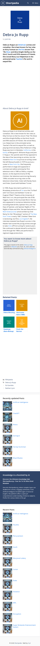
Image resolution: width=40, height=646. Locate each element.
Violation (16, 592)
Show (8, 52)
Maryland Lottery (19, 558)
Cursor (15, 569)
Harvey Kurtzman (19, 447)
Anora (15, 424)
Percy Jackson (18, 536)
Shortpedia (12, 3)
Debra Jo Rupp (28, 245)
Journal (14, 212)
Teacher (19, 59)
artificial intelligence (30, 248)
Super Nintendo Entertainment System (24, 626)
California (27, 150)
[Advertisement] (20, 85)
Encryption (17, 614)
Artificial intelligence (20, 402)
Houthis (16, 525)
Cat (22, 190)
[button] (28, 3)
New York (13, 159)
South (15, 547)
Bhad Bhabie (18, 458)
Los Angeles (23, 219)
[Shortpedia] (3, 3)
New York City (15, 164)
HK (29, 643)
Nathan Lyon (10, 388)
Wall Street (7, 212)
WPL (14, 603)
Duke (15, 580)
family (5, 152)
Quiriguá (16, 436)
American (22, 45)
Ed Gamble (9, 385)
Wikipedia (14, 247)
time (10, 226)
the (19, 49)
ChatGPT (16, 413)
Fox (22, 49)
